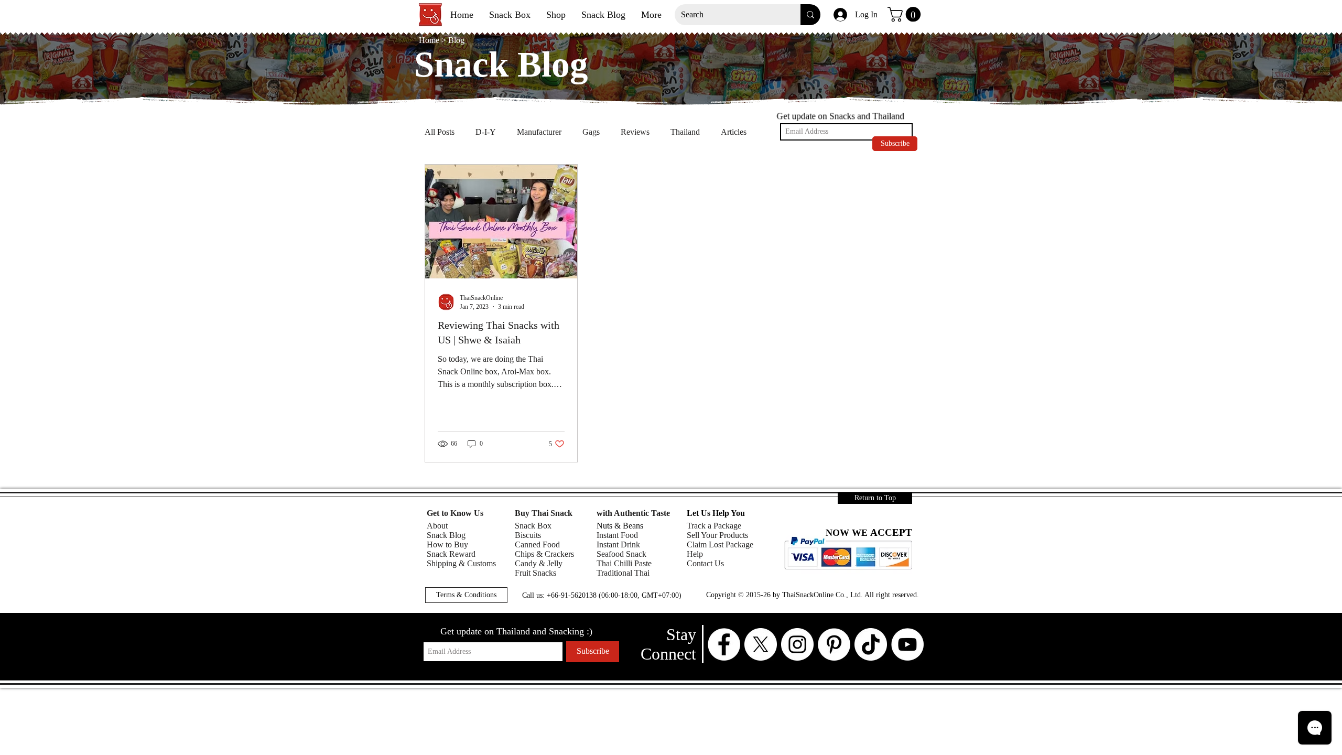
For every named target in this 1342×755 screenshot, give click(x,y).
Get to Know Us (455, 513)
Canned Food (537, 544)
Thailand (685, 131)
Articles (733, 131)
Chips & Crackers (544, 553)
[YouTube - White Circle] (907, 644)
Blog (456, 40)
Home (430, 40)
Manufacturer (539, 131)
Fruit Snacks (535, 572)
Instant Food (617, 535)
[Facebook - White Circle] (724, 644)
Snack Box (533, 525)
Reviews (635, 131)
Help (695, 553)
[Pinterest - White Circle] (834, 644)
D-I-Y (485, 131)
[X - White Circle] (760, 644)
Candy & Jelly (538, 563)
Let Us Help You (716, 513)
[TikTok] (870, 644)
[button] (906, 14)
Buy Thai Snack (543, 513)
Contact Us (705, 563)
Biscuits (528, 535)
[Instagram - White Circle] (797, 644)
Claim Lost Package (720, 544)
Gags (591, 131)
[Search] (810, 14)
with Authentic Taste (633, 513)
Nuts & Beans (620, 525)
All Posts (439, 131)
